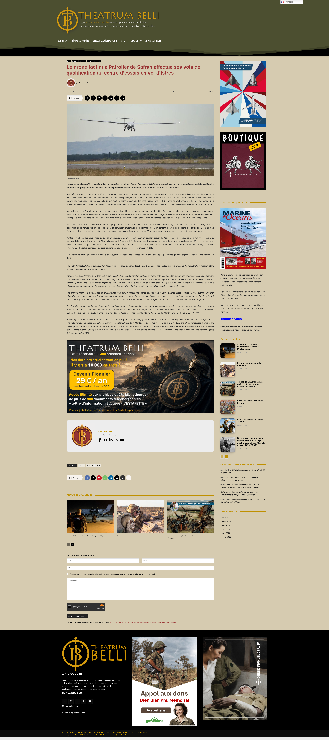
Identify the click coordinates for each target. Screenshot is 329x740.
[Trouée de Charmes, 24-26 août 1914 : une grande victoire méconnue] (190, 516)
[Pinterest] (99, 98)
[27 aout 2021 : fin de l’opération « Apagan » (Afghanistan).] (90, 516)
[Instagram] (71, 701)
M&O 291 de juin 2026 (233, 202)
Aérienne (75, 61)
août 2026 (226, 517)
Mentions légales (70, 706)
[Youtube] (122, 440)
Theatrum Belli (84, 83)
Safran (97, 465)
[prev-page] (68, 544)
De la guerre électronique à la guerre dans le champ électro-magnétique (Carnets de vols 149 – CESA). (251, 441)
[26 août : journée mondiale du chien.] (140, 516)
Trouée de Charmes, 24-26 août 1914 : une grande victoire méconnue (250, 384)
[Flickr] (105, 440)
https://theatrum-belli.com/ (107, 435)
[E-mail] (116, 98)
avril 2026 (226, 533)
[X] (93, 98)
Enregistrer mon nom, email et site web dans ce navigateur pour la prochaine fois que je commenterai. (112, 574)
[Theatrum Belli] (71, 82)
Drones (81, 465)
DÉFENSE (83, 61)
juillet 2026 (226, 521)
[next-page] (72, 544)
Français (288, 2)
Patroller (90, 465)
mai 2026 (226, 529)
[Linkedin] (110, 98)
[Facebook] (87, 98)
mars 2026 (226, 537)
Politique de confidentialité (74, 713)
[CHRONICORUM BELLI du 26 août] (227, 407)
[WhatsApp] (105, 98)
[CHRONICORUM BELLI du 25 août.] (227, 425)
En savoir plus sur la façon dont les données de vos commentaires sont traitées (143, 622)
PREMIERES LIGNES (94, 61)
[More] (128, 477)
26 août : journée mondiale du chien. (130, 536)
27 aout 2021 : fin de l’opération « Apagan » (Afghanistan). (88, 536)
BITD (68, 61)
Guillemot (224, 492)
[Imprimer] (122, 98)
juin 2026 (226, 525)
